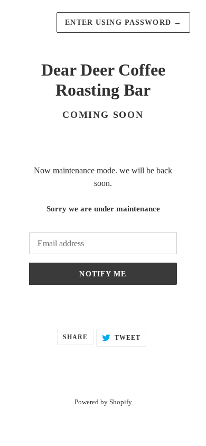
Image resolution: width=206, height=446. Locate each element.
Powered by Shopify (103, 402)
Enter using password (123, 22)
